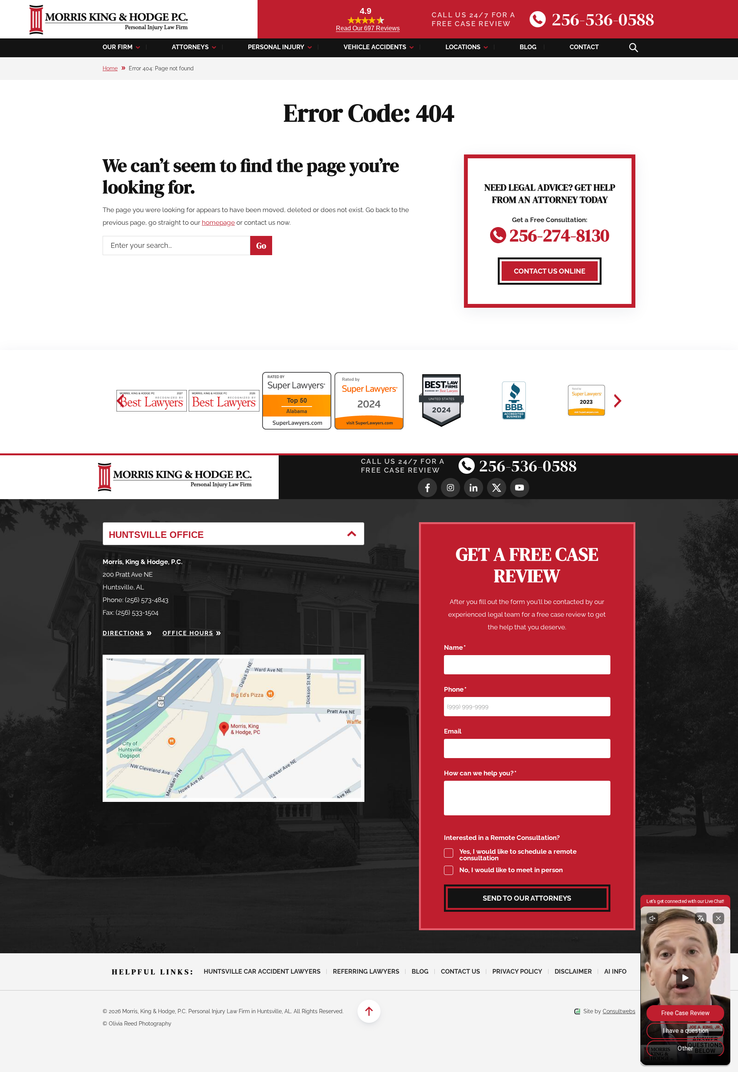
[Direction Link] (233, 661)
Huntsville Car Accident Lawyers (262, 971)
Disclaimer (573, 971)
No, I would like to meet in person (511, 870)
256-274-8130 (559, 233)
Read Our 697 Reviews (368, 28)
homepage (218, 222)
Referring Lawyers (366, 971)
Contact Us (460, 971)
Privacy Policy (517, 971)
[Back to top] (369, 1011)
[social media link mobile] (427, 487)
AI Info (615, 971)
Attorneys (190, 47)
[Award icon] (151, 401)
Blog (528, 47)
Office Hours (188, 633)
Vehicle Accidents (375, 47)
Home (110, 68)
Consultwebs (619, 1011)
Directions (123, 633)
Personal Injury (276, 47)
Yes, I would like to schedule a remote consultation (518, 854)
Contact (584, 47)
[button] (120, 400)
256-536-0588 (603, 19)
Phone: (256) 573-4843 (135, 600)
